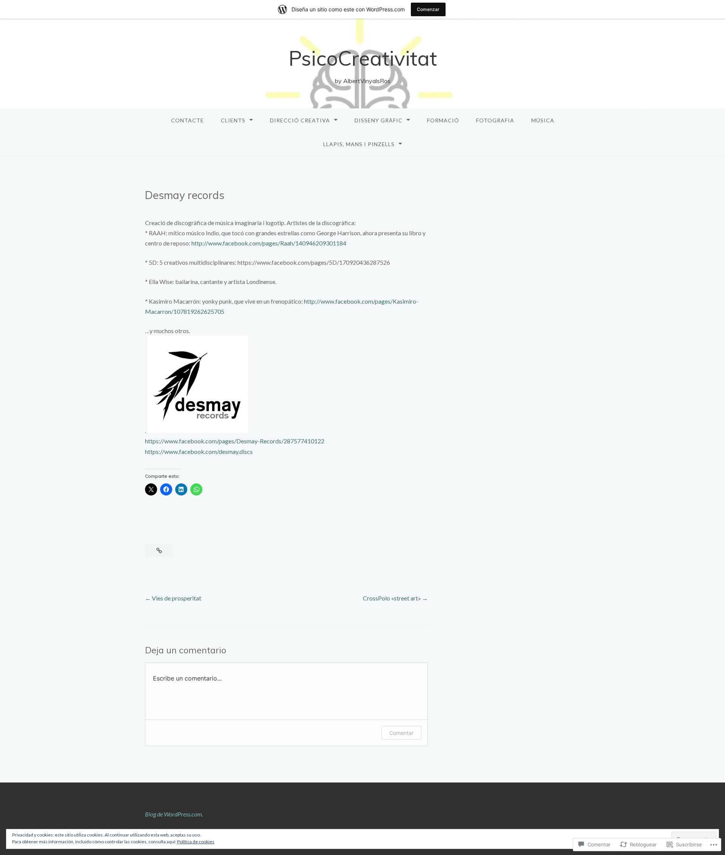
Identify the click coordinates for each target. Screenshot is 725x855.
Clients (233, 120)
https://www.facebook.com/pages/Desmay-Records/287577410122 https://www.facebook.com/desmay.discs (234, 446)
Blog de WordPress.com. (174, 814)
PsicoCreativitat (362, 58)
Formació (443, 120)
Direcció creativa (300, 120)
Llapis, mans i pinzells (359, 144)
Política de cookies (195, 841)
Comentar (401, 733)
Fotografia (495, 120)
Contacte (187, 120)
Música (542, 120)
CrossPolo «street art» (392, 598)
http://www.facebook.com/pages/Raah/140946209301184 (268, 243)
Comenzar (428, 9)
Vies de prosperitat (176, 598)
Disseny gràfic (379, 120)
